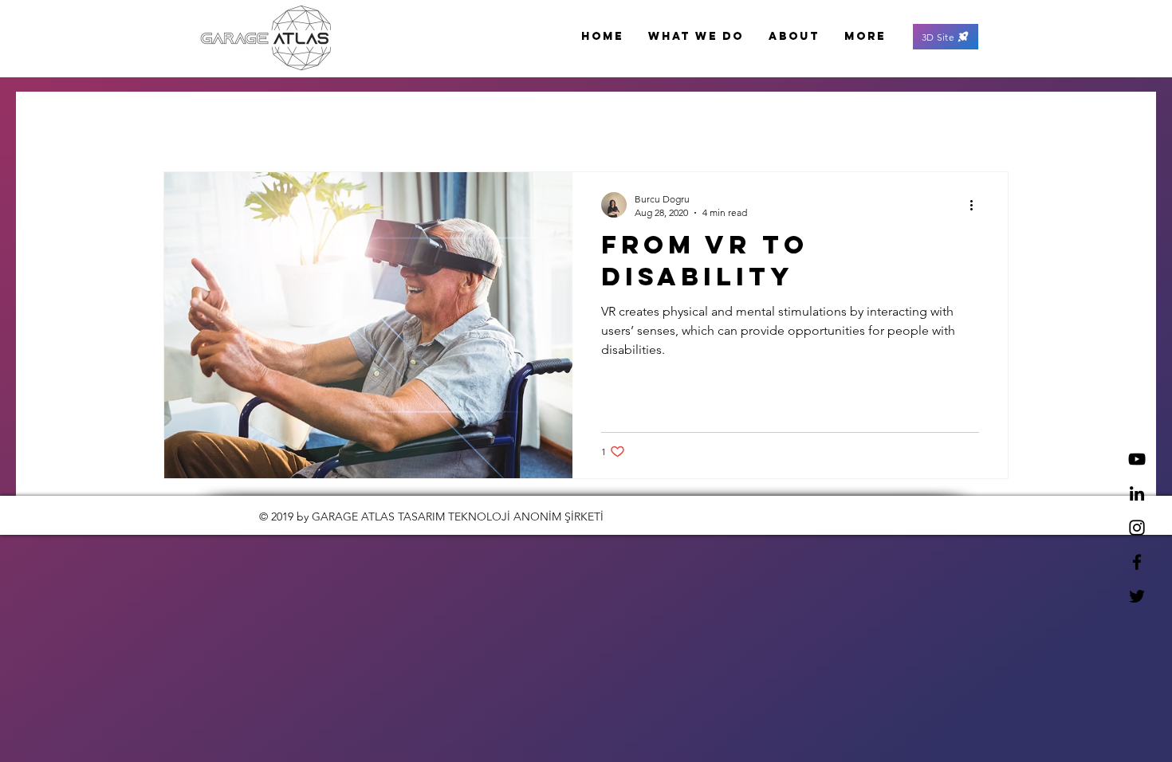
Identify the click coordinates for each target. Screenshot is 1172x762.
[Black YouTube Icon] (1137, 459)
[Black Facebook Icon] (1137, 562)
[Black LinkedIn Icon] (1137, 493)
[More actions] (976, 204)
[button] (945, 36)
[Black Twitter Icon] (1137, 596)
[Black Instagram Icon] (1137, 527)
